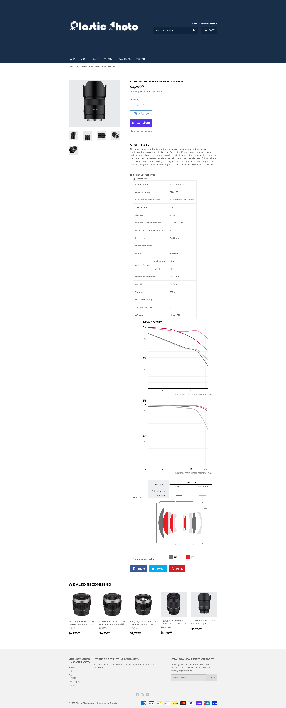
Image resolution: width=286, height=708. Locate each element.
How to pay (124, 59)
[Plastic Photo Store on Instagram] (142, 695)
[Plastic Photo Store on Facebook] (137, 695)
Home (72, 67)
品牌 (83, 59)
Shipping (134, 91)
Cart (211, 30)
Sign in (194, 23)
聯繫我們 (140, 59)
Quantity (134, 99)
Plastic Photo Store (85, 703)
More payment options (141, 131)
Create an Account (209, 23)
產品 (94, 59)
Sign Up (212, 678)
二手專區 (108, 59)
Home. (72, 59)
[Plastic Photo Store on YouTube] (147, 695)
